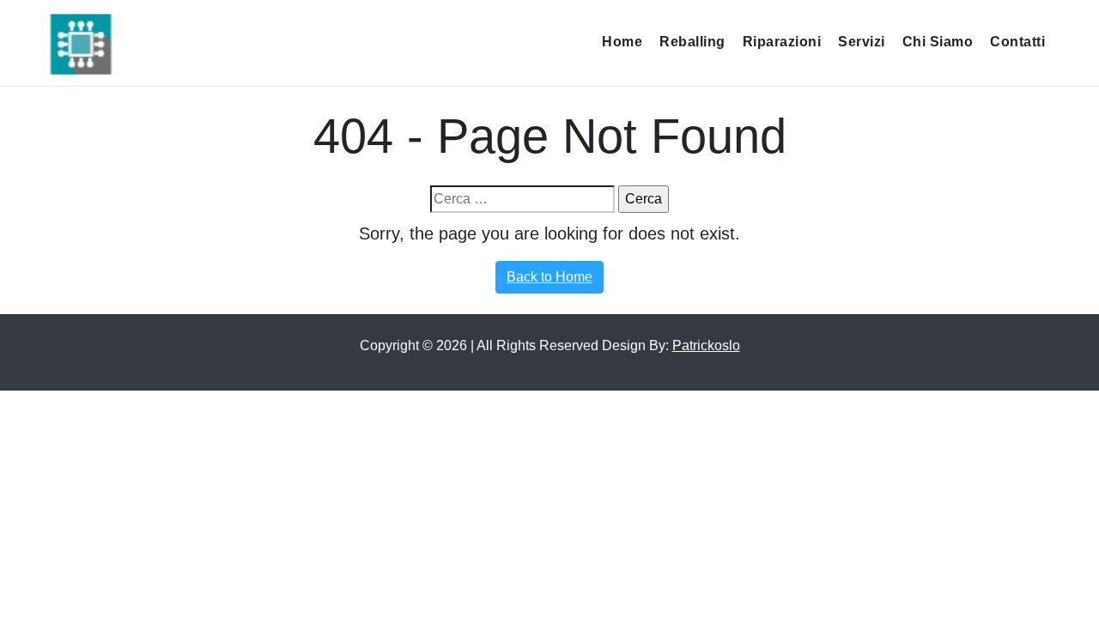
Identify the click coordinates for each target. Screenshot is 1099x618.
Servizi (861, 41)
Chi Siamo (938, 41)
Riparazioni (782, 41)
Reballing (692, 41)
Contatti (1017, 41)
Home (622, 41)
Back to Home (549, 277)
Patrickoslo (706, 345)
